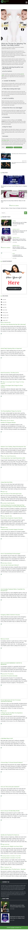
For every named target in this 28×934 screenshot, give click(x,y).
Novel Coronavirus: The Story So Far (10, 372)
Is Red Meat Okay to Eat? (7, 738)
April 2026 (4, 307)
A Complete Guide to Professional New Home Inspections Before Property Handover (19, 256)
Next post (24, 161)
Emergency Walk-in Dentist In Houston (10, 614)
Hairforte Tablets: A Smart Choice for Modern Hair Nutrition (14, 208)
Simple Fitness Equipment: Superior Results (11, 518)
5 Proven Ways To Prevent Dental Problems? (12, 762)
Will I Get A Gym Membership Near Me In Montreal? (13, 324)
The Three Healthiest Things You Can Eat (11, 411)
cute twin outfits (9, 147)
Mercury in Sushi (5, 639)
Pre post (3, 152)
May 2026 (4, 304)
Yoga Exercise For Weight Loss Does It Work (12, 846)
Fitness (14, 220)
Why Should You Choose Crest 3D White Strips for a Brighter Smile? (14, 187)
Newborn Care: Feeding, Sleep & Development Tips (13, 446)
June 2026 (4, 302)
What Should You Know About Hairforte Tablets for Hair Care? (13, 201)
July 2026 (4, 299)
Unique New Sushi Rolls (6, 482)
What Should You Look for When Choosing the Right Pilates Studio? (20, 223)
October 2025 (5, 320)
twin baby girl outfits (5, 140)
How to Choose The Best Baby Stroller (10, 810)
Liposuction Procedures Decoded (9, 675)
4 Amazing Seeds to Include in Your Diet (11, 857)
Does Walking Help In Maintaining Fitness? (19, 153)
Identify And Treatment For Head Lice (10, 835)
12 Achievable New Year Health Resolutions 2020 (13, 458)
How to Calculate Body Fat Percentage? (10, 553)
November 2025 (5, 317)
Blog (14, 253)
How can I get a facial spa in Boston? (10, 565)
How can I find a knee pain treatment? (10, 786)
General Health (16, 229)
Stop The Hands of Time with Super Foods (11, 493)
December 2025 (5, 315)
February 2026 (5, 312)
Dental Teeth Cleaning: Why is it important (11, 348)
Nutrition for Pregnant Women (8, 422)
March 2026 (5, 310)
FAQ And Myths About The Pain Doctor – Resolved (13, 869)
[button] (27, 3)
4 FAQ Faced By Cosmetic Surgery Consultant (12, 529)
